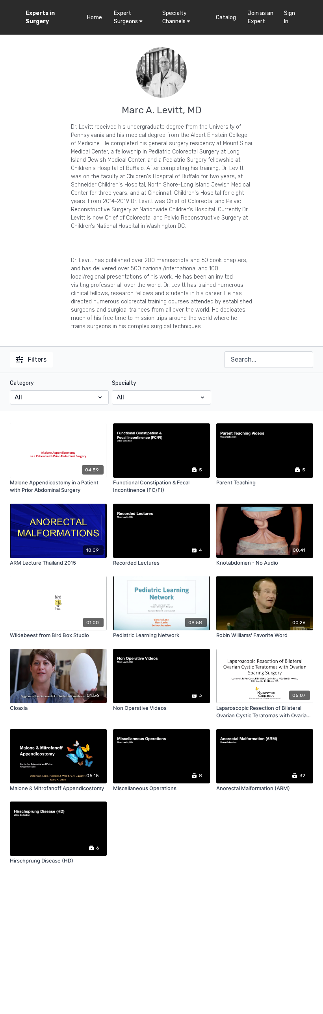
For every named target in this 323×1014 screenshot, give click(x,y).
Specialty (124, 383)
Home (94, 17)
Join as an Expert (260, 17)
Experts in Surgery (40, 17)
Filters (37, 359)
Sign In (289, 17)
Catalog (226, 17)
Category (22, 383)
